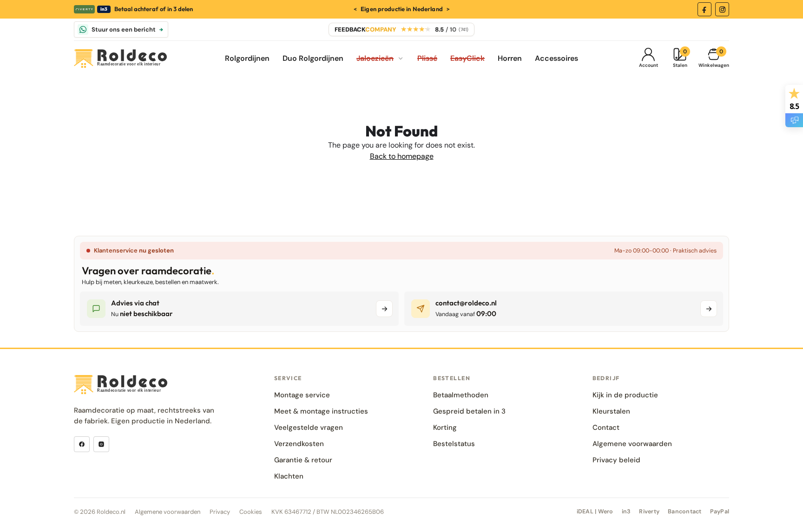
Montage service (302, 395)
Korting (445, 427)
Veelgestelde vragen (308, 427)
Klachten (288, 476)
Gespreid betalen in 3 (469, 411)
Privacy (220, 512)
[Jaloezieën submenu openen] (400, 58)
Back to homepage (402, 156)
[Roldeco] (120, 58)
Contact (605, 427)
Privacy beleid (616, 460)
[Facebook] (704, 9)
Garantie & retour (303, 460)
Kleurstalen (611, 411)
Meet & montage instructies (321, 411)
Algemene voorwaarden (632, 443)
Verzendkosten (299, 443)
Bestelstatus (454, 443)
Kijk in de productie (625, 395)
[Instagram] (722, 9)
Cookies (250, 512)
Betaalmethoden (460, 395)
